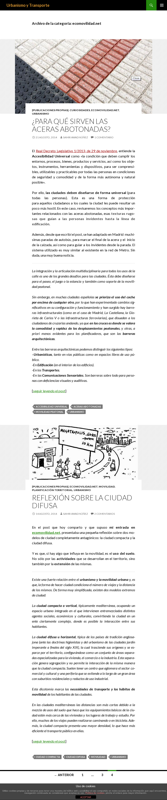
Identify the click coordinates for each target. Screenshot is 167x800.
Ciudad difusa (75, 756)
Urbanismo (40, 113)
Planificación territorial (52, 490)
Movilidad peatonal (49, 411)
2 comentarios (104, 513)
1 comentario (104, 137)
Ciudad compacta (48, 756)
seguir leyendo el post (49, 391)
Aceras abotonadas (87, 406)
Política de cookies (94, 793)
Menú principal (162, 5)
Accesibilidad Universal (51, 406)
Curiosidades (80, 110)
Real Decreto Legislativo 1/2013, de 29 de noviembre (76, 151)
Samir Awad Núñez (75, 137)
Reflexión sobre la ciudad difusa (82, 501)
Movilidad (107, 486)
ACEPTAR (85, 797)
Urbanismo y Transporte (28, 5)
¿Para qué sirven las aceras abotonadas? (71, 125)
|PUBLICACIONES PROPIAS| (50, 110)
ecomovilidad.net (105, 110)
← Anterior (64, 775)
